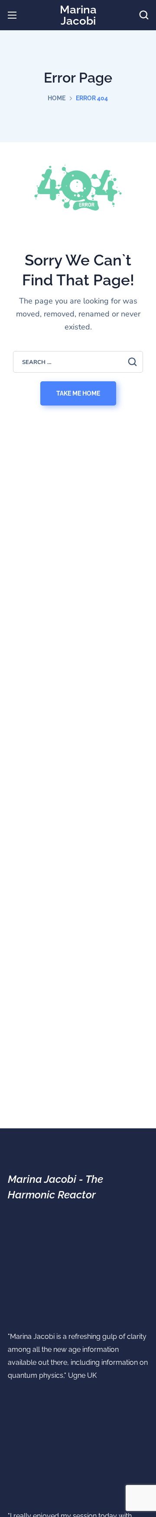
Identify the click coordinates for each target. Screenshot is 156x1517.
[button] (144, 15)
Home (56, 98)
